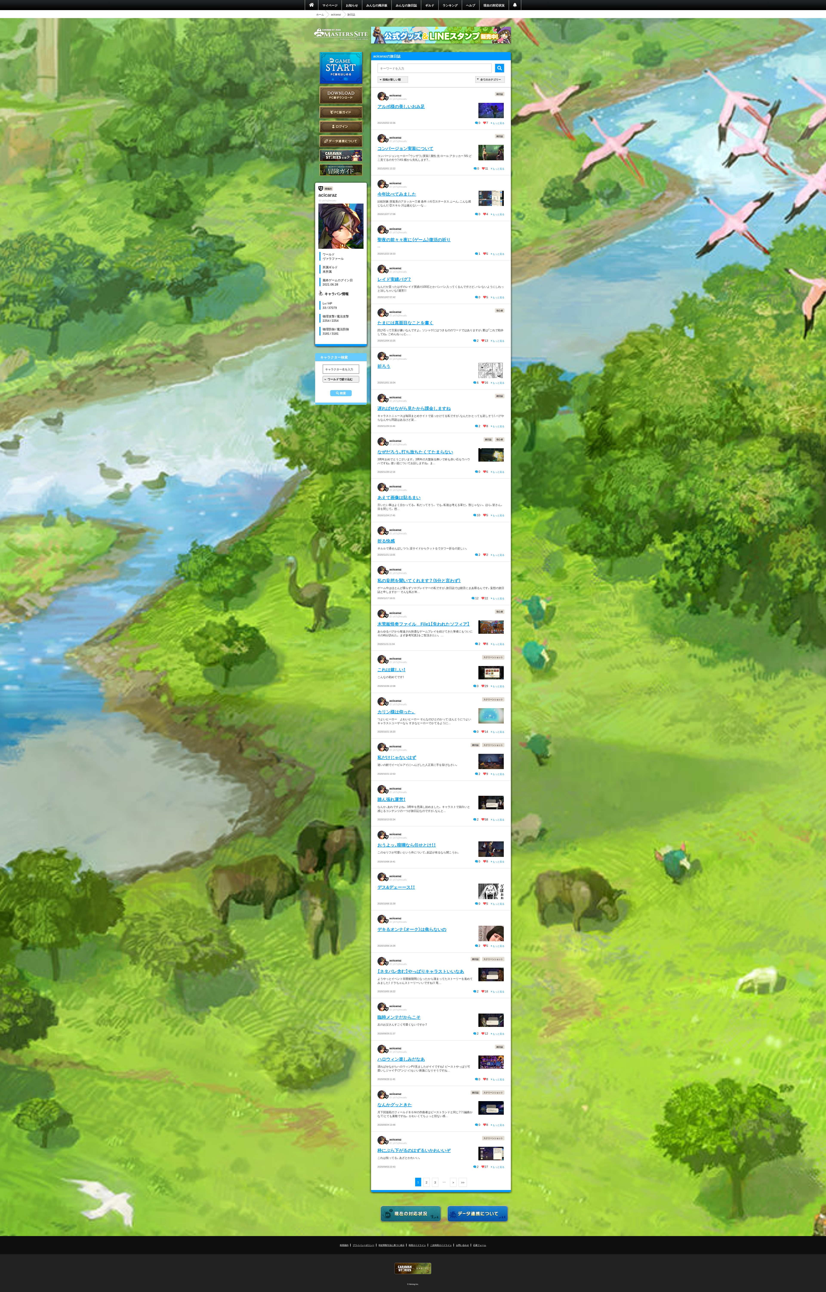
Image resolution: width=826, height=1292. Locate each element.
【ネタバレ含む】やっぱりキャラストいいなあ (421, 971)
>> (462, 1182)
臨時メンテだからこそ (399, 1017)
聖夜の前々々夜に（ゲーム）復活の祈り (414, 239)
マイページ (329, 5)
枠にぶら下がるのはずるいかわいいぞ (414, 1150)
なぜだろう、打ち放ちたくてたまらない (415, 451)
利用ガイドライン (417, 1245)
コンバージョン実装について (405, 148)
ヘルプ (470, 5)
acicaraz (336, 14)
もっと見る (498, 123)
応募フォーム (479, 1245)
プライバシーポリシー (363, 1245)
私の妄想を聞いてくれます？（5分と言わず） (419, 580)
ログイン (340, 127)
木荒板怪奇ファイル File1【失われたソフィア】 (424, 624)
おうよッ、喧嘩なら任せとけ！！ (407, 845)
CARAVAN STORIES (413, 1268)
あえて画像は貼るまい (399, 497)
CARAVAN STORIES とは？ (340, 155)
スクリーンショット (493, 657)
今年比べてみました (397, 194)
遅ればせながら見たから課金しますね (414, 408)
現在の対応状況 (494, 5)
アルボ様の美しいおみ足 (401, 106)
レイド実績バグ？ (394, 279)
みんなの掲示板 (376, 5)
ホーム (320, 14)
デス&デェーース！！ (396, 887)
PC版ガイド (340, 112)
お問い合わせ (462, 1245)
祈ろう (384, 366)
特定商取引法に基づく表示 (391, 1245)
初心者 (499, 310)
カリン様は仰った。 (396, 711)
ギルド (429, 5)
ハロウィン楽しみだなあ (401, 1059)
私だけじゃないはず (397, 757)
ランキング (450, 5)
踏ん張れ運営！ (391, 799)
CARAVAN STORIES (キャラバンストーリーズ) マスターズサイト (341, 34)
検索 (343, 393)
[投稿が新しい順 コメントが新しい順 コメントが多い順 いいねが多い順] (393, 79)
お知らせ (352, 5)
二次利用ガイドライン (441, 1245)
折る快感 (386, 541)
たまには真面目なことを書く (405, 322)
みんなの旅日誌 (406, 5)
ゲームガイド (340, 170)
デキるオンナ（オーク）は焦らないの (412, 929)
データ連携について (340, 141)
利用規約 (344, 1245)
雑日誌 (499, 94)
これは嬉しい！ (391, 669)
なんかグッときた (395, 1104)
